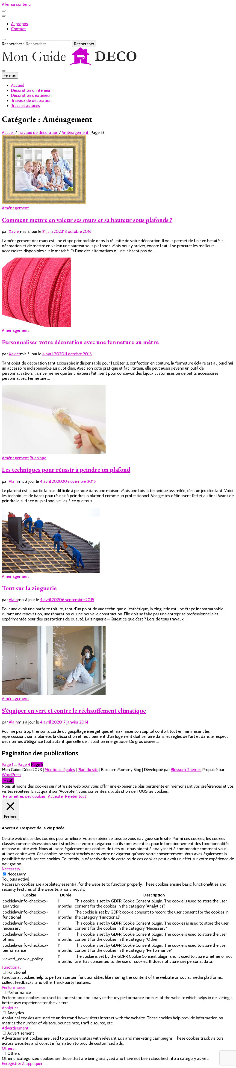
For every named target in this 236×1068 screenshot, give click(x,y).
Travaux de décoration (31, 100)
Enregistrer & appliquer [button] (22, 1063)
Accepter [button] (56, 796)
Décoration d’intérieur (30, 90)
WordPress (11, 774)
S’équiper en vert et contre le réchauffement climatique (74, 710)
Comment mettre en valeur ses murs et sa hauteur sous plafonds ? (87, 220)
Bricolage (38, 457)
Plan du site (88, 769)
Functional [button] (11, 967)
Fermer (10, 75)
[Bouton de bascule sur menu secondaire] (4, 11)
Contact (18, 28)
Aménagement (15, 208)
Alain (13, 481)
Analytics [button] (10, 1007)
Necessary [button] (11, 869)
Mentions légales (60, 769)
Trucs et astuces (25, 105)
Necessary (16, 874)
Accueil (17, 85)
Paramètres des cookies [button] (24, 796)
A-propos (19, 23)
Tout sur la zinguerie (29, 588)
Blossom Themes (186, 769)
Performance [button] (13, 987)
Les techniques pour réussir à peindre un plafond (66, 470)
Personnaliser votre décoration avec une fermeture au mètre (80, 342)
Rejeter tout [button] (75, 796)
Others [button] (8, 1048)
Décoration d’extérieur (31, 95)
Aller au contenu (16, 4)
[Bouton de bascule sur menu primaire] (4, 71)
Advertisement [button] (15, 1028)
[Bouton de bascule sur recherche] (4, 39)
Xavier (14, 231)
